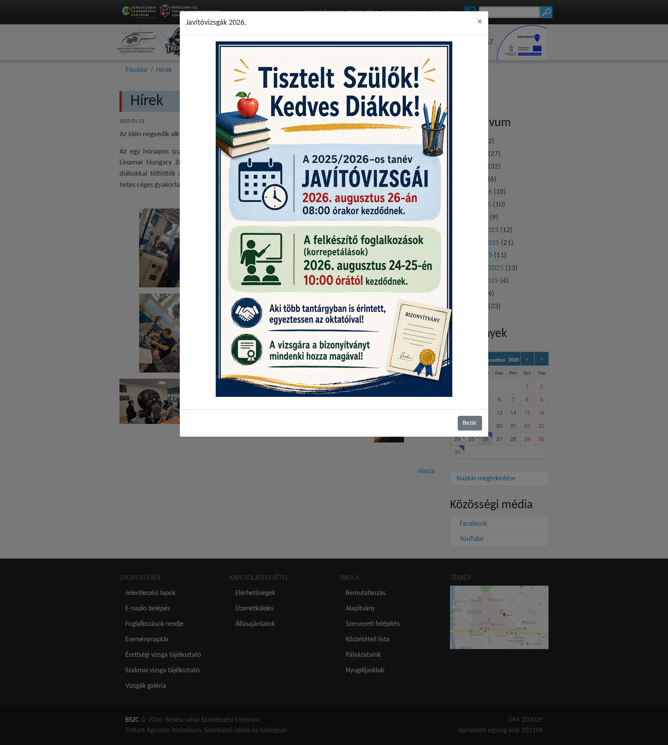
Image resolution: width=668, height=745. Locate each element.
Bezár (470, 423)
